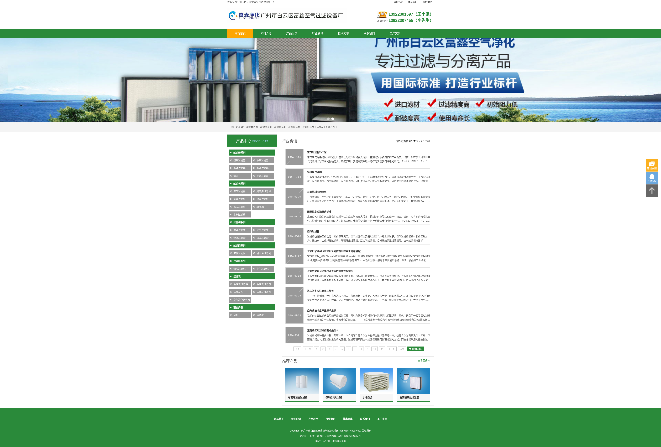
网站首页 (398, 2)
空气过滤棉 (239, 191)
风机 (235, 315)
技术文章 (343, 33)
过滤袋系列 (280, 127)
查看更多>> (424, 360)
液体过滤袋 (239, 237)
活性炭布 (238, 292)
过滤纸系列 (308, 127)
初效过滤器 (239, 160)
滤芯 (235, 175)
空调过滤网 (239, 253)
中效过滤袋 (239, 230)
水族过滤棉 (239, 214)
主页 (415, 141)
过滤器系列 (252, 127)
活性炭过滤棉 (240, 284)
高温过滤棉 (239, 206)
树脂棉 (260, 206)
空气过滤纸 (262, 268)
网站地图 (427, 2)
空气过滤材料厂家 (317, 152)
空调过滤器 (262, 175)
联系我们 (412, 2)
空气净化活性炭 (241, 299)
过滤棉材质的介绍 (317, 191)
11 (382, 348)
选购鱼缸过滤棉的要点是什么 (323, 330)
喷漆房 (260, 315)
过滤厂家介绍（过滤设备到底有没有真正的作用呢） (335, 251)
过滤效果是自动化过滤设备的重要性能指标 (330, 271)
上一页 (308, 348)
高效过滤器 (239, 168)
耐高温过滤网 (263, 253)
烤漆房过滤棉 (263, 191)
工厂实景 (395, 33)
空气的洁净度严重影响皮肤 (321, 310)
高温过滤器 (262, 168)
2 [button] (332, 119)
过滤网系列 (294, 127)
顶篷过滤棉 (262, 199)
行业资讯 (317, 33)
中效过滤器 (262, 160)
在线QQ (652, 181)
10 (374, 348)
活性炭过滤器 (263, 284)
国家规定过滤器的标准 (319, 211)
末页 (402, 348)
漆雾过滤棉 (239, 199)
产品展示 (291, 33)
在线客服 (652, 168)
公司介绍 (265, 33)
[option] (330, 80)
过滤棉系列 (266, 127)
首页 (297, 348)
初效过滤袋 (262, 237)
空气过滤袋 (262, 230)
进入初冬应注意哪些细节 (320, 290)
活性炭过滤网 (263, 292)
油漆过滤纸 (239, 268)
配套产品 (330, 127)
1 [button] (328, 119)
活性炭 (320, 127)
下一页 (392, 348)
